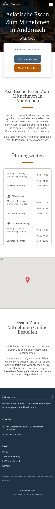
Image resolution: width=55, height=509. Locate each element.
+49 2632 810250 (14, 434)
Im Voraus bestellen (12, 461)
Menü (5, 451)
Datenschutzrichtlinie (13, 403)
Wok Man (15, 4)
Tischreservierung (11, 456)
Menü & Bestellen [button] (27, 68)
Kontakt (6, 465)
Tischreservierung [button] (27, 58)
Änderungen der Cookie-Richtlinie (19, 407)
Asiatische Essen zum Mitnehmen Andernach (18, 477)
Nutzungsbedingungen (39, 403)
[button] (51, 4)
